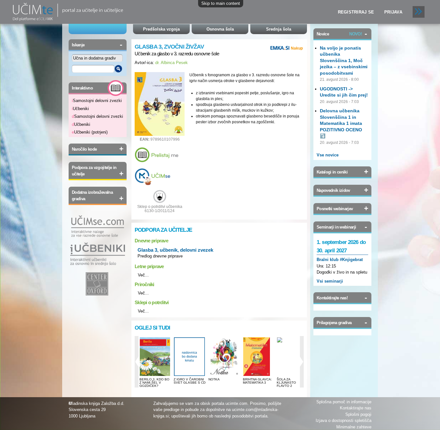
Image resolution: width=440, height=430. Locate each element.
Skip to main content (220, 3)
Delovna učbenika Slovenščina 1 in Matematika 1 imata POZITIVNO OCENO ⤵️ (341, 123)
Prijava (393, 12)
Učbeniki (80, 108)
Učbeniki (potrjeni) (90, 132)
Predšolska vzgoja (161, 29)
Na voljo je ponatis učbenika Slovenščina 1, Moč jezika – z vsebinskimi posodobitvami (344, 60)
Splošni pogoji (358, 414)
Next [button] (302, 362)
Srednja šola (278, 29)
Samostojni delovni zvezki (97, 100)
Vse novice (328, 155)
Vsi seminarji (330, 281)
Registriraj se (356, 12)
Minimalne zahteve (353, 427)
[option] (155, 364)
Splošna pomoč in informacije (343, 401)
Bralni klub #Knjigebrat (340, 259)
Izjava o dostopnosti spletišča (343, 420)
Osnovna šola (220, 29)
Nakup (297, 48)
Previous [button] (137, 362)
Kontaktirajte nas (355, 408)
